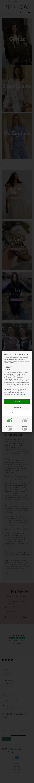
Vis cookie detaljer (17, 413)
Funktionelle (9, 426)
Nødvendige (9, 418)
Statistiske (24, 426)
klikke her (22, 394)
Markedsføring (24, 418)
